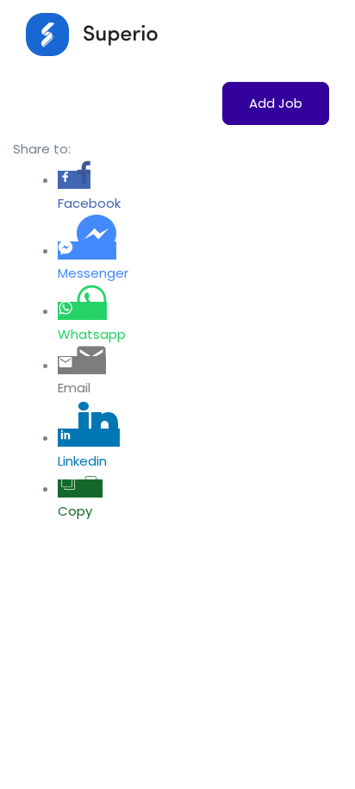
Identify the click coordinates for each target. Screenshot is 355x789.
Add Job (275, 103)
